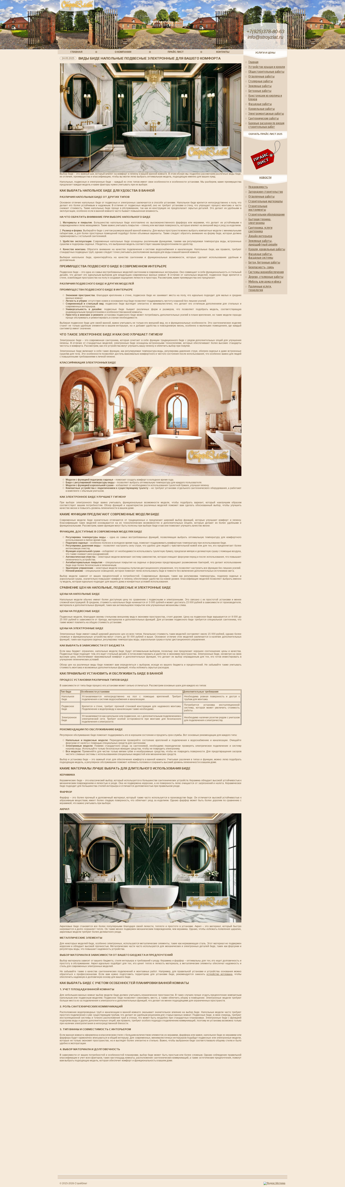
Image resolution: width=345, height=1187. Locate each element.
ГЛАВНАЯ (76, 52)
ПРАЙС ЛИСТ (175, 52)
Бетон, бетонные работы (264, 262)
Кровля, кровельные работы (266, 249)
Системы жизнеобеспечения (266, 272)
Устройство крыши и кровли (266, 67)
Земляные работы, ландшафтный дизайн (262, 242)
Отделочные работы (261, 76)
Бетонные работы (259, 91)
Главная (253, 62)
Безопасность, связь (261, 267)
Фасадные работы (260, 104)
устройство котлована (219, 974)
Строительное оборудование (266, 214)
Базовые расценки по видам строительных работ (266, 124)
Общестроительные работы (266, 71)
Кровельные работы (261, 108)
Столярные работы (260, 81)
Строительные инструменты (257, 207)
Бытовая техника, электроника (259, 221)
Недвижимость (258, 187)
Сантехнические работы (263, 118)
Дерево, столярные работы (265, 277)
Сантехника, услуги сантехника (260, 229)
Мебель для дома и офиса (264, 281)
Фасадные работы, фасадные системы (260, 255)
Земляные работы (260, 86)
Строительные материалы (265, 201)
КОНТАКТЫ (222, 52)
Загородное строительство (265, 191)
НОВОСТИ (265, 177)
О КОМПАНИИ (123, 52)
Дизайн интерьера (260, 236)
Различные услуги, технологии (260, 288)
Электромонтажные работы (266, 113)
